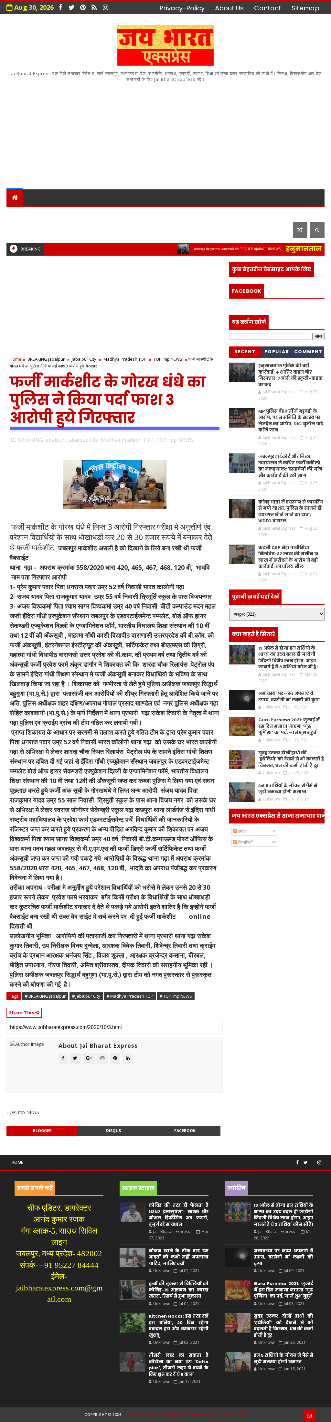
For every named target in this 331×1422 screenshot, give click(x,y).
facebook (185, 1130)
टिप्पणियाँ (244, 842)
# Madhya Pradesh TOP (130, 996)
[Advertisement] (166, 134)
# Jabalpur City (86, 996)
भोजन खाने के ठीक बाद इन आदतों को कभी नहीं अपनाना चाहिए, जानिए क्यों (178, 1257)
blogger (42, 1130)
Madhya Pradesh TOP (124, 359)
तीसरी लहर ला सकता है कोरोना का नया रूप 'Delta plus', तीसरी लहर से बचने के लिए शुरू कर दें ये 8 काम (178, 1364)
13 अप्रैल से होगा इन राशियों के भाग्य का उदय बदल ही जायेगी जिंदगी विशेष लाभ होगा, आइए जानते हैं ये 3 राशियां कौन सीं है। (287, 657)
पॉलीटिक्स (192, 213)
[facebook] (60, 7)
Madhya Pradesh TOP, (128, 439)
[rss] (94, 7)
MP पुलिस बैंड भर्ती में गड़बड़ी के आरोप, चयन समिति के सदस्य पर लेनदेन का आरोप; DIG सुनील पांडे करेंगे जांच (290, 420)
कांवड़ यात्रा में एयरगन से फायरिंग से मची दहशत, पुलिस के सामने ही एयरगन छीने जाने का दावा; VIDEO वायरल (290, 511)
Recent (245, 351)
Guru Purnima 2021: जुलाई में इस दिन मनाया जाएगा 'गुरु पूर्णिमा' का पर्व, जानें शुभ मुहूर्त (289, 726)
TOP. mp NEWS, (175, 439)
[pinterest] (83, 7)
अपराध (159, 213)
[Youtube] (312, 1160)
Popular (276, 351)
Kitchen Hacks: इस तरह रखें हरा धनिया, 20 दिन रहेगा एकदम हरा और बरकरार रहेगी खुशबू (178, 1325)
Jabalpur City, (83, 439)
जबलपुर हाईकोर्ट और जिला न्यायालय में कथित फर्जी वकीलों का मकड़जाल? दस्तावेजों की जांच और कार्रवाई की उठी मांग (290, 466)
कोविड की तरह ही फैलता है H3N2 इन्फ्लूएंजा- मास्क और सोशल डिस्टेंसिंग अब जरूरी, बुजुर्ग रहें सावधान (178, 1214)
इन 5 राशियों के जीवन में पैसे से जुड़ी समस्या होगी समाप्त (287, 788)
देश (15, 213)
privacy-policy (182, 8)
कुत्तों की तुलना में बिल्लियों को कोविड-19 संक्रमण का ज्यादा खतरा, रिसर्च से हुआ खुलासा (178, 1289)
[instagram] (105, 7)
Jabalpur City (84, 359)
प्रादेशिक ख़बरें (87, 213)
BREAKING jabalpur (46, 359)
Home (15, 359)
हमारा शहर (43, 213)
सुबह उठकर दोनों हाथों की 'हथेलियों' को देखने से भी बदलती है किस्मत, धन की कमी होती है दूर (291, 759)
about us (229, 8)
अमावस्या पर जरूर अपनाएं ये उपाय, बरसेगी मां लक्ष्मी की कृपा (289, 696)
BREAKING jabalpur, (41, 439)
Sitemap (305, 8)
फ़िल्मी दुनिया (76, 230)
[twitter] (71, 7)
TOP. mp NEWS (168, 359)
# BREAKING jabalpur (45, 996)
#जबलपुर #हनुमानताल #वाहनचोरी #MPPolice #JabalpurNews (214, 249)
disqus (113, 1130)
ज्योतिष (131, 213)
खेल (221, 213)
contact (267, 8)
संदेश (241, 831)
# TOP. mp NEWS (176, 996)
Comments (308, 352)
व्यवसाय (247, 213)
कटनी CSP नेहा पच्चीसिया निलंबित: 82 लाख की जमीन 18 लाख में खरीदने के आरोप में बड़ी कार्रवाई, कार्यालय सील (288, 557)
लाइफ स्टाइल (29, 230)
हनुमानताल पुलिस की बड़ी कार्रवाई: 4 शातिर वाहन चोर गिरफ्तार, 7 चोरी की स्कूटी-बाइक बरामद (290, 375)
